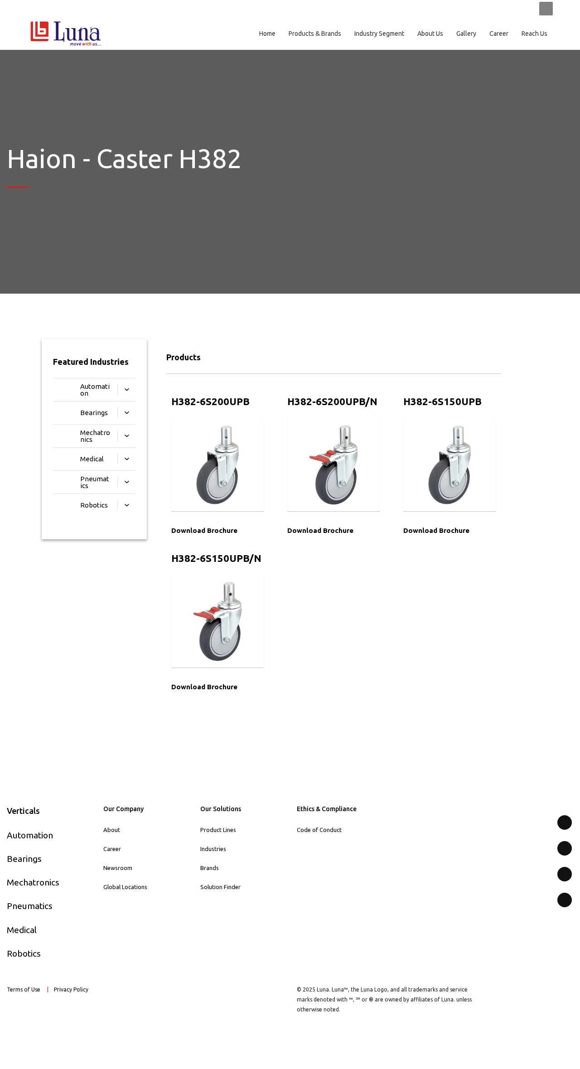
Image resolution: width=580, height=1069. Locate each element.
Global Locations (125, 887)
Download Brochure (204, 530)
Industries (213, 849)
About (111, 830)
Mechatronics (33, 882)
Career (112, 849)
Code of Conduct (319, 830)
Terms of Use (23, 989)
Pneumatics (30, 906)
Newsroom (117, 868)
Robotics (24, 953)
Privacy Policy (72, 989)
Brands (209, 868)
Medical (22, 930)
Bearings (24, 859)
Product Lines (218, 830)
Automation (30, 835)
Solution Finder (220, 887)
